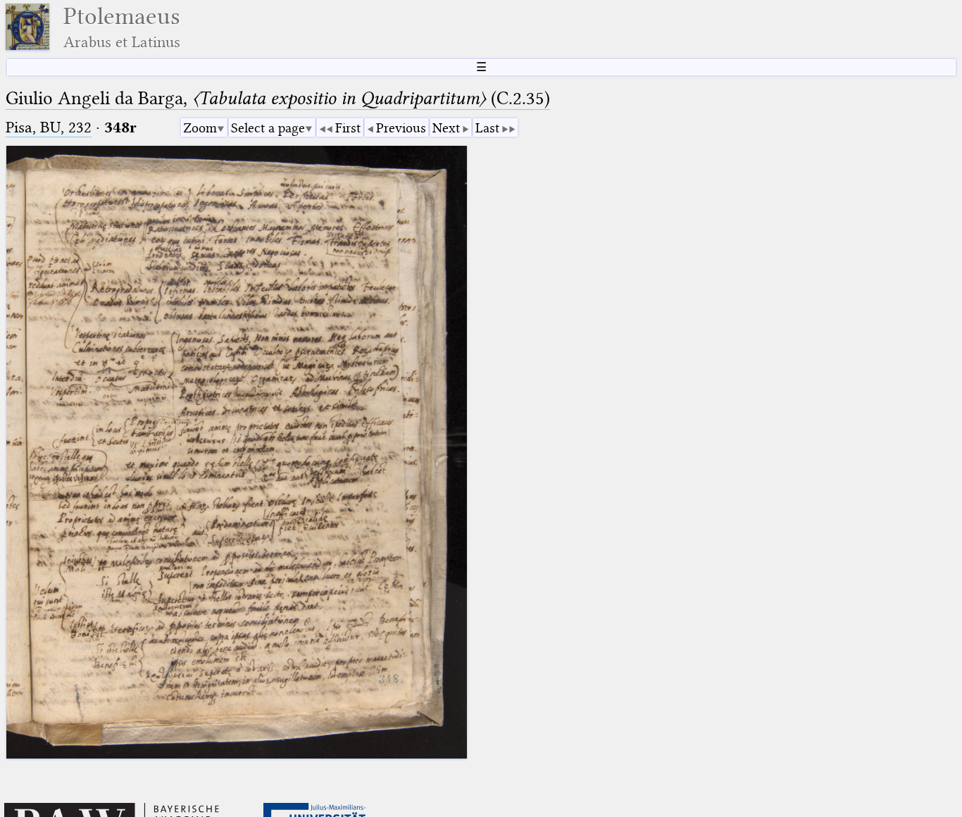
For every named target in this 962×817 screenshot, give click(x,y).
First (348, 128)
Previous (401, 128)
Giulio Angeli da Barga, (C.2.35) (278, 98)
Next (446, 128)
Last (487, 128)
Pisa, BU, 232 (49, 127)
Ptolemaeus (121, 27)
